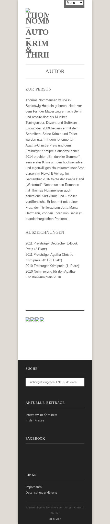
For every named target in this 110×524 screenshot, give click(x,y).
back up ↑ (55, 518)
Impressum (34, 487)
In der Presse (35, 420)
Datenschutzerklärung (41, 492)
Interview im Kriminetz (41, 414)
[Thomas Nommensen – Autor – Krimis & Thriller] (37, 54)
